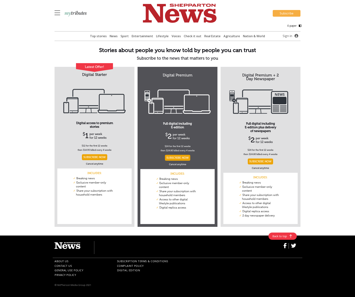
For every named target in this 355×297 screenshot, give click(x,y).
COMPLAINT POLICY (130, 266)
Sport (125, 36)
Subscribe (286, 13)
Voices (176, 36)
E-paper (292, 25)
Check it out (192, 36)
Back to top (279, 236)
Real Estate (212, 36)
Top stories (98, 36)
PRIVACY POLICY (65, 275)
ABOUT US (61, 261)
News (114, 36)
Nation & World (254, 36)
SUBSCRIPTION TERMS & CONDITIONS (142, 261)
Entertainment (142, 36)
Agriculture (232, 36)
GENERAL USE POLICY (69, 270)
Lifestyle (162, 36)
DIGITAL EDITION (128, 270)
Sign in (287, 36)
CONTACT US (63, 266)
